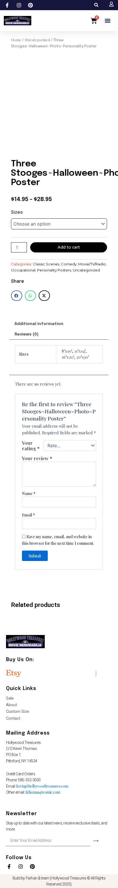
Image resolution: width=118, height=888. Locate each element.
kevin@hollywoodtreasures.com (42, 786)
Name (28, 493)
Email (28, 515)
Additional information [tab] (39, 324)
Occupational (23, 270)
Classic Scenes (46, 264)
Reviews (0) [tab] (27, 334)
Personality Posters (54, 270)
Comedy (69, 264)
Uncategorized (37, 39)
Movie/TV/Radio (92, 264)
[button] (96, 5)
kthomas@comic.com (43, 792)
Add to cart (69, 247)
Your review (37, 458)
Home (16, 39)
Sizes (17, 212)
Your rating (31, 445)
